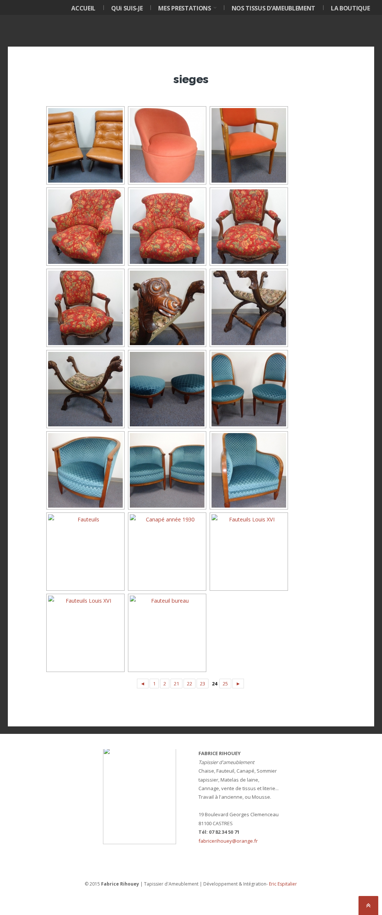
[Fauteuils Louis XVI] (248, 551)
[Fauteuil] (248, 226)
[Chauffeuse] (166, 145)
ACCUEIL (83, 8)
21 (176, 683)
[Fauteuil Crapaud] (85, 226)
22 (189, 683)
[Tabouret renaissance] (166, 308)
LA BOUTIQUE (350, 8)
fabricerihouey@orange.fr (228, 840)
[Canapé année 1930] (166, 551)
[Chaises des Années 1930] (248, 389)
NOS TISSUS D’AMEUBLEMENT (273, 8)
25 (225, 683)
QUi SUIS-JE (127, 8)
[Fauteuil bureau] (166, 633)
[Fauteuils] (248, 470)
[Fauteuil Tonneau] (85, 470)
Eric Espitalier (283, 884)
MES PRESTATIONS (184, 8)
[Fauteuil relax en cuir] (85, 145)
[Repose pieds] (166, 389)
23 (202, 683)
